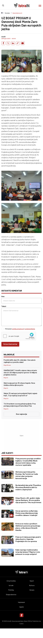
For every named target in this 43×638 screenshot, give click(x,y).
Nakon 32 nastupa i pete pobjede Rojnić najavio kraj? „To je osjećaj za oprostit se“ (20, 394)
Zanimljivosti (17, 13)
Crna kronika (11, 581)
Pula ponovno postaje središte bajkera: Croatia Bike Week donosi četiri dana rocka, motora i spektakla (28, 461)
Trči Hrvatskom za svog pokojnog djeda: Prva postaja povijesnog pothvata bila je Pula (20, 405)
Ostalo (7, 13)
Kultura (31, 585)
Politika (11, 590)
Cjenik (21, 607)
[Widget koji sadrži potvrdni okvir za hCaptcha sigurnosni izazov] (18, 336)
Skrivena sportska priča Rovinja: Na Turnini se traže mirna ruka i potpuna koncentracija (26, 475)
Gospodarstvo (11, 594)
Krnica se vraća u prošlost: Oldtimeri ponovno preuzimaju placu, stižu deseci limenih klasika (27, 526)
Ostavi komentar (10, 344)
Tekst (3, 306)
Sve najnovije (21, 414)
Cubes (21, 623)
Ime (2, 296)
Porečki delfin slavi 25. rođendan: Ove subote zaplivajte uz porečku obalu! (19, 361)
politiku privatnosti (18, 329)
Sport (32, 581)
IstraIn (11, 585)
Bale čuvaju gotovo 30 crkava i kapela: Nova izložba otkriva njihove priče (19, 384)
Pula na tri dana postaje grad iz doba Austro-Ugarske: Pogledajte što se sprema (28, 539)
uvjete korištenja (30, 329)
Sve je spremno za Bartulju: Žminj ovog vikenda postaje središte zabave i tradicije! (26, 513)
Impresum (21, 602)
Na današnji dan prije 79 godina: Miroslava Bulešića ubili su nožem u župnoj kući (28, 487)
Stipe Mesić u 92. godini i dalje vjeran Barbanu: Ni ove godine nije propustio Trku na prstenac (28, 500)
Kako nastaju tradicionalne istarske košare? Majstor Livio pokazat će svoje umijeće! (27, 552)
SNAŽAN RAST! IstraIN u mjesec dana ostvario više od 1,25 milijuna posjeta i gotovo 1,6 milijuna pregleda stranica (20, 372)
